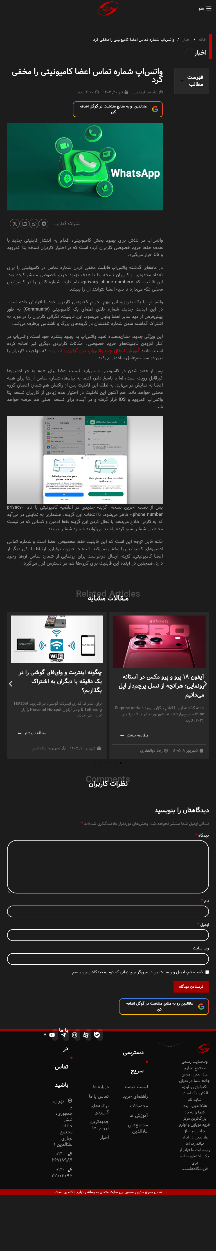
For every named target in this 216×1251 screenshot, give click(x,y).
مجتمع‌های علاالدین (138, 1128)
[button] (182, 81)
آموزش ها (138, 1115)
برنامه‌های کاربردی (100, 1109)
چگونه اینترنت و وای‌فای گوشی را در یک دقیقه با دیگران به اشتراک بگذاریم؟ (60, 681)
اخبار (185, 39)
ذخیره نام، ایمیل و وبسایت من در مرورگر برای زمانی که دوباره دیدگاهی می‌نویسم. (137, 972)
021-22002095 (63, 1173)
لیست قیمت (136, 1087)
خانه (202, 39)
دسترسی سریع (133, 1061)
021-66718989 (63, 1157)
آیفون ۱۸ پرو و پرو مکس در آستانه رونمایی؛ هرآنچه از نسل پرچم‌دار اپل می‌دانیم (161, 686)
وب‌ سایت (201, 948)
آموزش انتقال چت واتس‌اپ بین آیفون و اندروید (94, 351)
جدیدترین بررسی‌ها (99, 1125)
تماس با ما (99, 1096)
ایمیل (203, 925)
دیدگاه (202, 835)
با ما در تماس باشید (61, 1057)
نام (205, 901)
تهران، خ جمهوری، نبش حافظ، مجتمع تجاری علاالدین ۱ (63, 1122)
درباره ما (101, 1087)
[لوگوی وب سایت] (108, 8)
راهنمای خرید (135, 1096)
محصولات (139, 1106)
